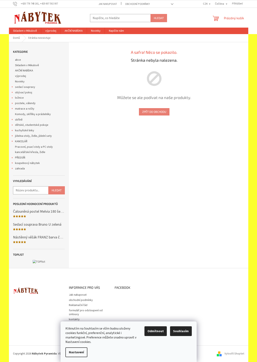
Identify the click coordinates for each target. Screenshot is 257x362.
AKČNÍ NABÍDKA (24, 71)
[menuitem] (25, 31)
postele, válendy (25, 103)
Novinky (20, 82)
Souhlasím (181, 331)
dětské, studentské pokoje (31, 125)
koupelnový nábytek (27, 163)
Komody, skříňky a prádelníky (33, 114)
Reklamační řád (78, 305)
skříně (19, 120)
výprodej (20, 76)
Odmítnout (155, 331)
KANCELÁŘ (21, 141)
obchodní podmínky (137, 4)
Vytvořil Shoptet (234, 354)
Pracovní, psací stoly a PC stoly (34, 147)
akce (18, 60)
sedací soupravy (25, 87)
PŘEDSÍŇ (20, 158)
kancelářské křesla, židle (30, 152)
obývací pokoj (23, 92)
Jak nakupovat (108, 4)
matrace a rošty (24, 109)
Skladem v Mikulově (27, 65)
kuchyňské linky (24, 130)
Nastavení (76, 352)
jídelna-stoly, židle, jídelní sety (33, 136)
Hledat (159, 18)
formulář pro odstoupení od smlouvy (86, 312)
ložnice (19, 98)
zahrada (20, 169)
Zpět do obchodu (154, 111)
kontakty (74, 319)
